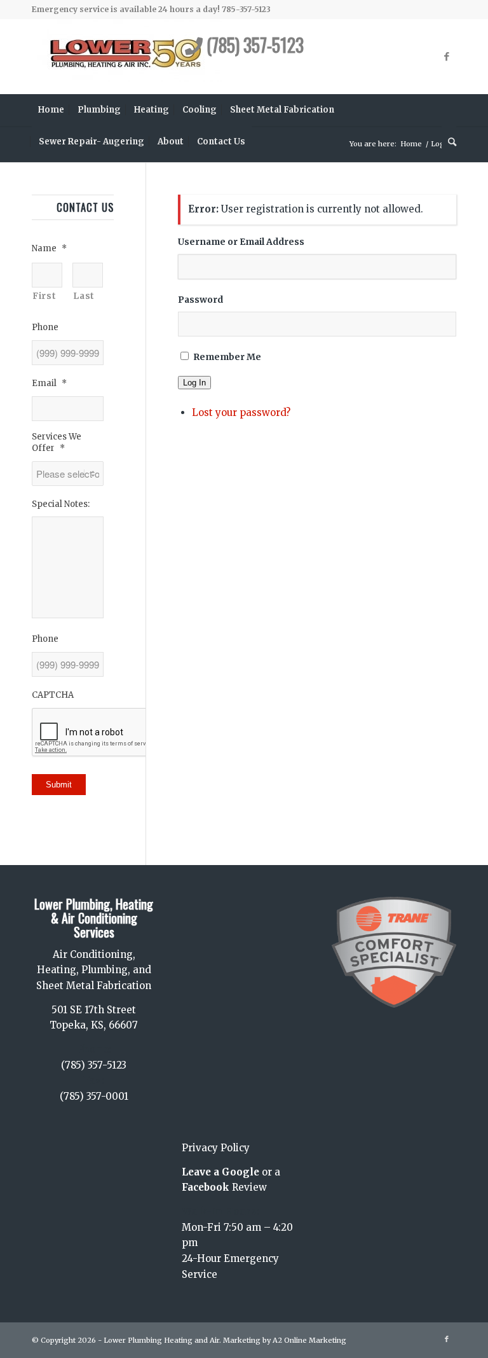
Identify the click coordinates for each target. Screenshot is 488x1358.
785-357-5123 (246, 9)
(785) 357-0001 (94, 1096)
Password (200, 299)
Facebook (205, 1187)
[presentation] (128, 733)
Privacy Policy (216, 1148)
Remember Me (227, 357)
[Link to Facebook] (446, 56)
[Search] (449, 142)
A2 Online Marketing (309, 1340)
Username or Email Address (241, 241)
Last (84, 295)
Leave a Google (220, 1172)
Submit (59, 784)
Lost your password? (241, 412)
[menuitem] (51, 110)
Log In (194, 382)
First (44, 295)
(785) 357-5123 (253, 45)
